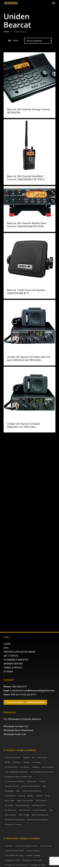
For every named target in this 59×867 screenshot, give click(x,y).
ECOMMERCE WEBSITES (16, 659)
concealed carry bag (14, 855)
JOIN (6, 647)
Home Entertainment (31, 791)
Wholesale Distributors (15, 819)
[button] (53, 3)
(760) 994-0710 (19, 686)
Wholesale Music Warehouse (18, 730)
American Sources (13, 757)
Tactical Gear (24, 810)
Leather (39, 795)
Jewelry (30, 795)
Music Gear (10, 800)
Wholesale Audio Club (15, 734)
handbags (9, 791)
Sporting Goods (38, 805)
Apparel (26, 757)
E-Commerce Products (15, 781)
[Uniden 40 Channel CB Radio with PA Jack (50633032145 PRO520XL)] (29, 325)
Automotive (42, 757)
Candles (26, 762)
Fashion (42, 781)
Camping (16, 762)
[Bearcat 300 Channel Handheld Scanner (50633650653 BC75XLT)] (29, 145)
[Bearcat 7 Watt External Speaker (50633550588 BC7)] (29, 259)
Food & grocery (12, 786)
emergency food (12, 860)
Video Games (10, 815)
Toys (51, 810)
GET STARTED (11, 655)
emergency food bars (32, 860)
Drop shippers (47, 767)
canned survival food (14, 850)
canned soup (45, 845)
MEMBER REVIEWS (13, 663)
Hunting (21, 795)
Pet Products (41, 800)
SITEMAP (8, 671)
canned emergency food (26, 845)
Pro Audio (9, 805)
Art (33, 757)
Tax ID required (39, 810)
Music (47, 795)
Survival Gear (10, 810)
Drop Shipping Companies (16, 772)
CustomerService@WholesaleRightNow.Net (32, 690)
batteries (9, 845)
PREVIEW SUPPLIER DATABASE (19, 651)
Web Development (40, 815)
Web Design (24, 815)
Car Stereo (25, 767)
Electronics (32, 781)
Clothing (35, 767)
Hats (18, 791)
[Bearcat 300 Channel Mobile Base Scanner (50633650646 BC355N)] (29, 202)
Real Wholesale (22, 805)
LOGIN (7, 643)
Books (7, 762)
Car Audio (36, 762)
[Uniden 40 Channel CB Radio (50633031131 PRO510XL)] (29, 392)
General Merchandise (30, 786)
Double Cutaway (33, 855)
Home (6, 31)
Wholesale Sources (13, 824)
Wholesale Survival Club (16, 726)
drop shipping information (42, 772)
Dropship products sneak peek (18, 776)
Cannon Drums (33, 850)
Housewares (10, 795)
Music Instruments (25, 800)
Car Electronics (11, 767)
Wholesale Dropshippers (38, 819)
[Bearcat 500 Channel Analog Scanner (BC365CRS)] (29, 78)
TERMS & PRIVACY (13, 667)
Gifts (44, 786)
